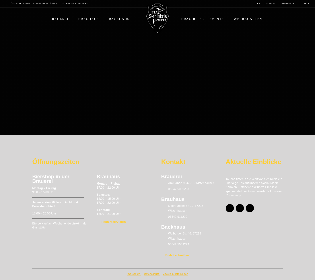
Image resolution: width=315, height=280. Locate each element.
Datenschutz (152, 273)
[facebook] (230, 208)
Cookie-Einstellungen (175, 273)
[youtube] (250, 208)
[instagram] (240, 208)
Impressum (134, 273)
